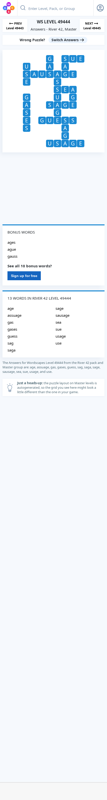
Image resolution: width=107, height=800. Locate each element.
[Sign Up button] (100, 8)
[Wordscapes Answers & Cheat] (8, 8)
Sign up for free (24, 276)
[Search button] (22, 8)
